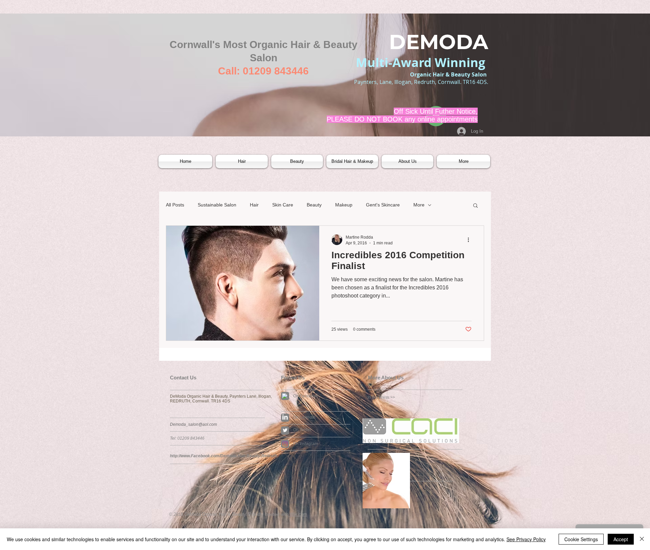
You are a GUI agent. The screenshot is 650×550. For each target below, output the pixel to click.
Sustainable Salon (217, 204)
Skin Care (282, 204)
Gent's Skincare (383, 204)
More (419, 204)
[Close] (642, 539)
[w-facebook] (284, 396)
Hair (254, 204)
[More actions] (471, 240)
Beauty (314, 204)
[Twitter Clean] (285, 430)
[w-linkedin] (285, 417)
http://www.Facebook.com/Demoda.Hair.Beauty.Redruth (223, 456)
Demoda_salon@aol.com (193, 424)
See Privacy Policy (526, 539)
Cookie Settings (581, 539)
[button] (241, 161)
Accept (620, 539)
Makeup (343, 204)
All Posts (175, 204)
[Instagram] (285, 443)
